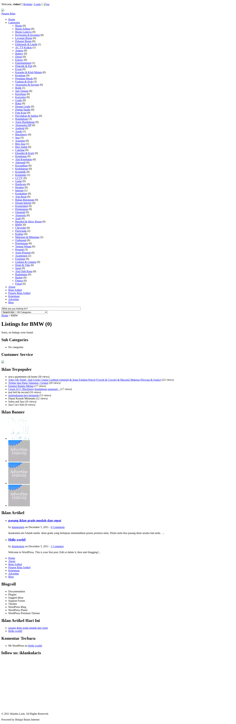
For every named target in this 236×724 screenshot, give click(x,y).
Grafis (18, 100)
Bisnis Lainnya (23, 31)
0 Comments (58, 527)
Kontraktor (21, 193)
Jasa (17, 137)
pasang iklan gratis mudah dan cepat (34, 520)
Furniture (20, 258)
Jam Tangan (21, 90)
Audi (18, 218)
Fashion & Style (24, 81)
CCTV (19, 178)
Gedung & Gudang (25, 262)
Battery (19, 53)
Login (37, 4)
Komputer (20, 174)
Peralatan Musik (24, 78)
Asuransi (20, 140)
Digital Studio (22, 109)
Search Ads (8, 312)
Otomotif (20, 212)
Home (11, 19)
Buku (18, 103)
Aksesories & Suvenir (27, 84)
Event (18, 69)
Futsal (18, 283)
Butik (18, 87)
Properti (19, 249)
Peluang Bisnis (23, 41)
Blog (11, 302)
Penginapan (21, 243)
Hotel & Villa (22, 265)
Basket (19, 277)
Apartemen (21, 255)
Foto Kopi (20, 112)
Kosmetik (20, 171)
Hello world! (17, 539)
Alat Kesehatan (23, 159)
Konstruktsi (21, 206)
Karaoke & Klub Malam (28, 72)
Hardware (20, 184)
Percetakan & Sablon (26, 115)
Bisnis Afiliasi (22, 28)
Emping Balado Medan (21, 386)
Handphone (21, 118)
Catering (20, 150)
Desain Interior (23, 202)
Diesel (18, 56)
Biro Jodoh (21, 146)
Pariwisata (20, 230)
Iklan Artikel (15, 289)
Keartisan (20, 75)
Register (27, 4)
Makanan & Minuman (27, 237)
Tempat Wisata (23, 246)
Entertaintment (23, 62)
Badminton (21, 274)
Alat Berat (20, 196)
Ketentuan (14, 296)
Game (18, 181)
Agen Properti (23, 252)
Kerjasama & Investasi (27, 35)
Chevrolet (20, 227)
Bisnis (18, 25)
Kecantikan (21, 165)
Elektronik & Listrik (26, 44)
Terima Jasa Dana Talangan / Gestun (28, 382)
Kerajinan (20, 94)
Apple (18, 131)
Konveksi (20, 97)
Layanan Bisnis (23, 38)
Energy (19, 59)
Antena (19, 50)
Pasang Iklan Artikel (19, 293)
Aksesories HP (23, 125)
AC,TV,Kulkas (23, 47)
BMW (18, 224)
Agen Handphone (25, 122)
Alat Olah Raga (23, 271)
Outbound (20, 240)
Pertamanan (21, 209)
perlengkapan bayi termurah (23, 395)
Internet (19, 190)
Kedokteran (21, 168)
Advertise (13, 299)
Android (19, 128)
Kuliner (19, 234)
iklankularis (18, 527)
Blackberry (21, 134)
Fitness (19, 280)
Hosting (19, 187)
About (11, 286)
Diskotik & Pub (23, 66)
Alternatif (20, 162)
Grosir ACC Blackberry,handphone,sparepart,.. (34, 389)
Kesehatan (21, 156)
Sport (18, 268)
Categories (14, 22)
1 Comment (57, 546)
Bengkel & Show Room (28, 221)
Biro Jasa (20, 143)
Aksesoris (20, 215)
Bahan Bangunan (24, 199)
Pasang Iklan (8, 13)
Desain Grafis (22, 106)
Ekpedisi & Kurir (24, 153)
